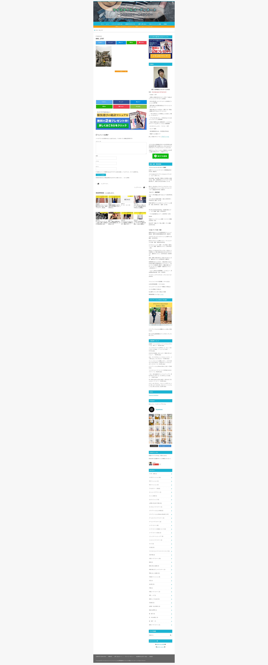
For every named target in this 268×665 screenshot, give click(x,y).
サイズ (151, 543)
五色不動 (152, 554)
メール (97, 161)
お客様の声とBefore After (130, 24)
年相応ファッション (154, 576)
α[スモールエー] (160, 647)
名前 (97, 155)
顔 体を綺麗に (153, 617)
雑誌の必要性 (153, 610)
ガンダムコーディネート (155, 506)
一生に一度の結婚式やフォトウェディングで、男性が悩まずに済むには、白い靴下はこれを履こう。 (160, 376)
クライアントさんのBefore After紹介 (159, 514)
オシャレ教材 (153, 495)
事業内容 (110, 656)
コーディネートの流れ (155, 532)
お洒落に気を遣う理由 (155, 503)
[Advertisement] (121, 86)
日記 (151, 580)
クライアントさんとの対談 (156, 510)
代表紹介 (165, 24)
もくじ (107, 24)
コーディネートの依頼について (157, 529)
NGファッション (153, 481)
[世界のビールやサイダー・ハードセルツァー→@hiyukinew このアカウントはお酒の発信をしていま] (151, 416)
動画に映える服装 (154, 565)
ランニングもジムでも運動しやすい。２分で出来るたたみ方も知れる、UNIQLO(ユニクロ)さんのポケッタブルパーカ (160, 362)
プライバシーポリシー (129, 656)
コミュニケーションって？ (156, 536)
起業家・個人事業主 (154, 606)
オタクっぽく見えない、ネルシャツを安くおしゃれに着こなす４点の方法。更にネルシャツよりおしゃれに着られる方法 (160, 385)
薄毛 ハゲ (152, 595)
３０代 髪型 (153, 473)
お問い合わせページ (118, 656)
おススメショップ (154, 499)
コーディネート (153, 525)
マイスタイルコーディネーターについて (159, 551)
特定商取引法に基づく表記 (141, 656)
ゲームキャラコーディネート (156, 518)
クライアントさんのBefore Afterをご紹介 (158, 366)
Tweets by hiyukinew (153, 395)
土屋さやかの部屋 (160, 644)
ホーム (102, 24)
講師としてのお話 (154, 599)
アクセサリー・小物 (154, 488)
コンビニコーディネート (155, 540)
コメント (98, 141)
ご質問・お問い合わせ (142, 24)
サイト (97, 166)
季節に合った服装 (154, 573)
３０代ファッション (155, 477)
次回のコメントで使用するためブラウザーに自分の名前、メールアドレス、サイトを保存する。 (118, 171)
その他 (151, 547)
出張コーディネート (155, 558)
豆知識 (151, 602)
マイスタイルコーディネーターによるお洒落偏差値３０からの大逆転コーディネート (120, 660)
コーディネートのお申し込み (117, 24)
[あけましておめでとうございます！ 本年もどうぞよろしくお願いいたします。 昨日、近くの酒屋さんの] (151, 422)
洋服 (151, 588)
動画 (151, 562)
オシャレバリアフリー (155, 492)
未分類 (151, 584)
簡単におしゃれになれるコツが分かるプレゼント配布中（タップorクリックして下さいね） (134, 26)
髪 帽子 (152, 621)
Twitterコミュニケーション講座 (155, 24)
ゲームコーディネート (155, 521)
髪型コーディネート (154, 624)
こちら (161, 294)
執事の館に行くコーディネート (157, 569)
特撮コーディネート (154, 591)
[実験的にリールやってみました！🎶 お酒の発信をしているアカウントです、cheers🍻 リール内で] (157, 416)
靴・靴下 (152, 613)
